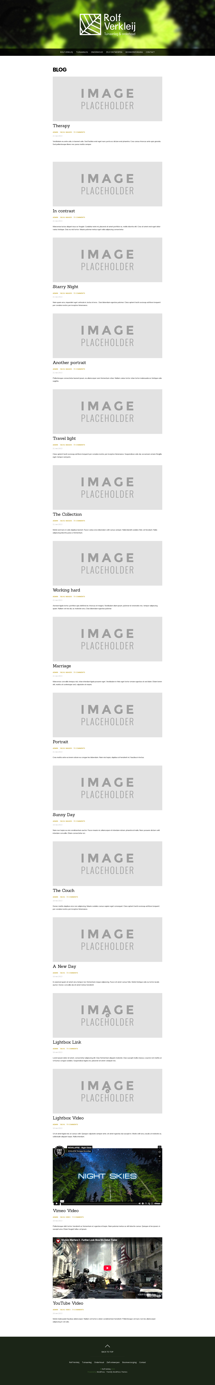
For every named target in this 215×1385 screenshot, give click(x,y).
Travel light (64, 438)
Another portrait (69, 362)
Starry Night (65, 286)
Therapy (61, 125)
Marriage (62, 666)
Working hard (66, 590)
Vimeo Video (66, 1210)
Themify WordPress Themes (116, 1372)
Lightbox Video (68, 1118)
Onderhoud (97, 52)
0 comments (79, 132)
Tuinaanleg (82, 52)
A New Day (64, 966)
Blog (62, 132)
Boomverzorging (134, 52)
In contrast (64, 211)
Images (69, 132)
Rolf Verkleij (66, 52)
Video (68, 1217)
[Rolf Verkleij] (107, 36)
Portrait (60, 741)
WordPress (101, 1372)
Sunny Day (64, 814)
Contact (150, 52)
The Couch (63, 890)
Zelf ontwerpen (114, 52)
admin (55, 132)
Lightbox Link (67, 1042)
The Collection (67, 514)
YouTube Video (68, 1303)
